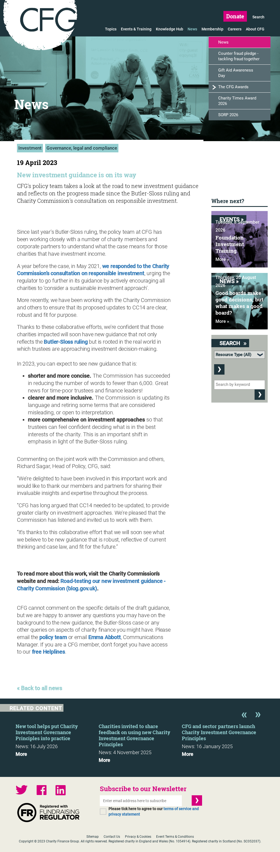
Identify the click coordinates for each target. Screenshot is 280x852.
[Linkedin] (61, 791)
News (192, 29)
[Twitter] (22, 790)
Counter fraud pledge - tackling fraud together (238, 56)
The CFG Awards (233, 86)
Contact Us (112, 837)
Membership (212, 29)
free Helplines (48, 651)
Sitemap (92, 837)
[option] (57, 738)
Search (258, 17)
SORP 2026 (228, 114)
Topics (110, 29)
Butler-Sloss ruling (66, 341)
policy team (53, 637)
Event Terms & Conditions (175, 837)
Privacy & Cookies (138, 837)
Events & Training (136, 29)
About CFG (255, 29)
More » (222, 259)
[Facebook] (41, 790)
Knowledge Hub (169, 29)
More (21, 754)
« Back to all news (39, 688)
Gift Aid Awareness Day (235, 73)
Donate (235, 16)
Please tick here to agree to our (154, 811)
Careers (234, 29)
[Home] (40, 26)
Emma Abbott (104, 637)
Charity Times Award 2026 (237, 101)
